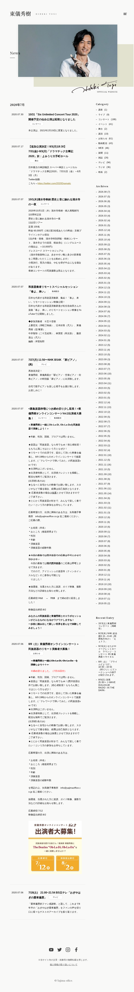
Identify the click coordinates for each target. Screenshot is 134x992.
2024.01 (104, 340)
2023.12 (104, 345)
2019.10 (104, 584)
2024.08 (104, 307)
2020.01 (104, 570)
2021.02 (104, 507)
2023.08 (104, 364)
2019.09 (104, 589)
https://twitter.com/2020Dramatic (54, 183)
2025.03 (104, 273)
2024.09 (104, 302)
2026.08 (104, 192)
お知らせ (36, 653)
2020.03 (104, 560)
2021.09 (104, 474)
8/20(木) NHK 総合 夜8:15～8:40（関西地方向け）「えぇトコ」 (107, 637)
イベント (105, 124)
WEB (103, 148)
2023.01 (104, 398)
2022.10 (104, 412)
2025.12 (104, 230)
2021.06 (104, 488)
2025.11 (104, 235)
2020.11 (104, 522)
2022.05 (104, 436)
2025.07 (104, 254)
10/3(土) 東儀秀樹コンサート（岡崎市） (107, 626)
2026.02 (104, 220)
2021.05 (104, 493)
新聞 (103, 153)
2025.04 (104, 268)
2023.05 (104, 378)
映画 (102, 172)
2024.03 (104, 330)
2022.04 (104, 441)
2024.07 (104, 311)
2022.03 (104, 445)
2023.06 (104, 373)
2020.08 (104, 536)
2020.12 (104, 517)
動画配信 (55, 291)
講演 (103, 134)
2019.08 (104, 594)
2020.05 (104, 551)
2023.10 (104, 354)
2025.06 (104, 259)
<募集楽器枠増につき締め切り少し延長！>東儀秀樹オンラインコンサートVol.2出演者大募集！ (55, 413)
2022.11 (104, 407)
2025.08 (104, 249)
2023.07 (104, 369)
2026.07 (104, 196)
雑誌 (103, 157)
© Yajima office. (64, 980)
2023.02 (104, 393)
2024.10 (104, 297)
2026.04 (104, 211)
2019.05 (104, 603)
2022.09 (104, 417)
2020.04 (104, 555)
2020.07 (104, 541)
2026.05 (104, 206)
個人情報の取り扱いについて (63, 964)
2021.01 (104, 512)
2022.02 (104, 450)
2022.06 (104, 431)
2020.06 (104, 546)
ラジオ (104, 167)
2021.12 (104, 460)
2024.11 (104, 292)
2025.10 (104, 239)
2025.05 (104, 263)
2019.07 (104, 598)
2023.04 (104, 383)
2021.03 (104, 503)
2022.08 (104, 421)
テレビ (44, 364)
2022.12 (104, 402)
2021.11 (104, 464)
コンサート (36, 124)
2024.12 (104, 287)
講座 (102, 109)
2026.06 (104, 201)
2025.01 (104, 283)
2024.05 (104, 321)
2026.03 (104, 216)
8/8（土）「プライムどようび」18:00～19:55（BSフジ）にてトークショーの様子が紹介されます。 (107, 668)
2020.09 (104, 532)
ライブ (103, 114)
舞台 (36, 161)
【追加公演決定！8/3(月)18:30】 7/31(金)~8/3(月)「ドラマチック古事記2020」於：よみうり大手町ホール (50, 151)
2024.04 (104, 326)
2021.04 (104, 498)
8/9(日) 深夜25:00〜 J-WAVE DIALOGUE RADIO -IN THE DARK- (107, 685)
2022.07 (104, 426)
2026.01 (104, 225)
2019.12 (104, 575)
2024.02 (104, 335)
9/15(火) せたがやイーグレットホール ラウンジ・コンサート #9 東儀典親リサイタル (107, 651)
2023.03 (104, 388)
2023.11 (104, 350)
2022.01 (104, 455)
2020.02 (104, 565)
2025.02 (104, 278)
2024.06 (104, 316)
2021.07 (104, 484)
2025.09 (104, 244)
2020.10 (104, 527)
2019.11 (104, 579)
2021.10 (104, 469)
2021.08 (104, 479)
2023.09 (104, 359)
